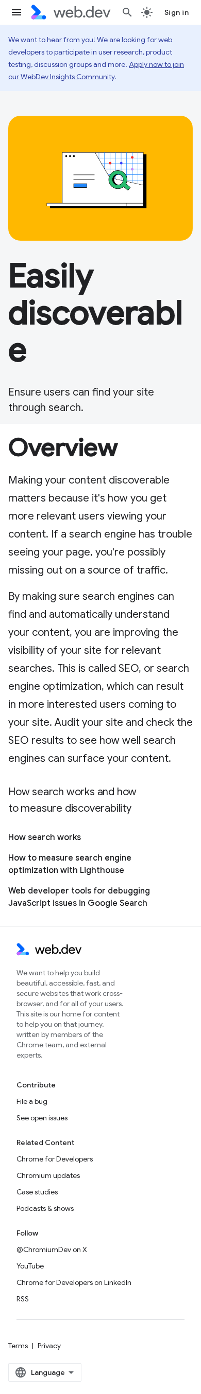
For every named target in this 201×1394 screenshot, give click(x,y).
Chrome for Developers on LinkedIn (73, 1282)
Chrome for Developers (54, 1159)
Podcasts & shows (45, 1208)
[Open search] (127, 12)
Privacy (49, 1346)
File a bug (31, 1101)
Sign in (176, 12)
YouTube (30, 1266)
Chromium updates (48, 1175)
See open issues (42, 1117)
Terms (18, 1346)
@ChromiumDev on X (51, 1249)
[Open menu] (16, 12)
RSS (22, 1298)
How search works (44, 837)
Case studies (37, 1191)
